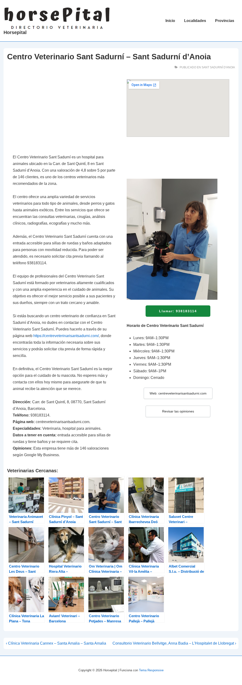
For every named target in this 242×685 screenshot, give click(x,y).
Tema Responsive (151, 670)
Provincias (224, 21)
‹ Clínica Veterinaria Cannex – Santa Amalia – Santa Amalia (56, 643)
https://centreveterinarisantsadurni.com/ (66, 336)
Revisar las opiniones (178, 411)
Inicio (170, 21)
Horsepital (15, 32)
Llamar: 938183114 (178, 311)
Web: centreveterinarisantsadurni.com (178, 393)
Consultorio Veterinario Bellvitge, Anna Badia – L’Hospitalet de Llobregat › (174, 643)
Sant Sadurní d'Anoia (218, 67)
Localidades (195, 21)
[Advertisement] (64, 114)
